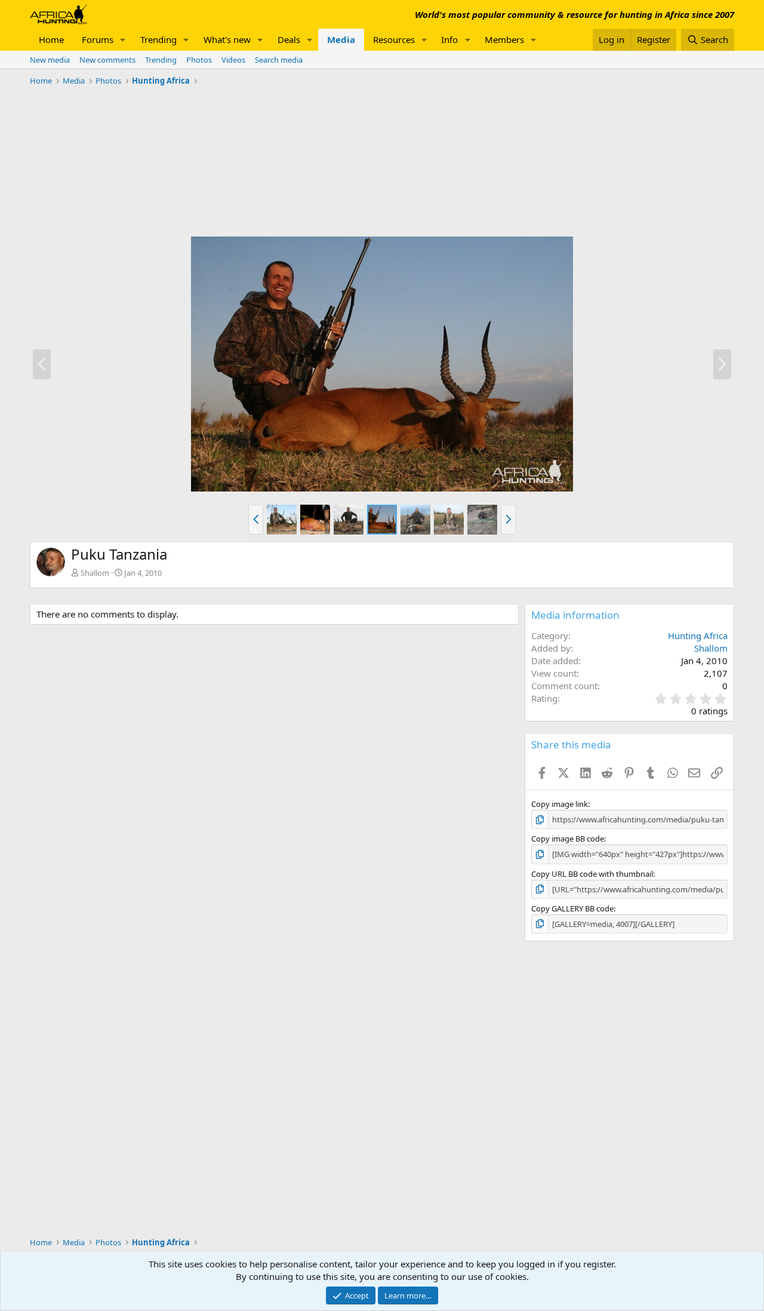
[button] (123, 40)
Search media (279, 59)
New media (50, 59)
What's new (227, 39)
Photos (199, 59)
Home (51, 39)
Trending (158, 39)
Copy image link (559, 804)
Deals (289, 39)
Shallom (95, 572)
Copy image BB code (567, 838)
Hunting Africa (698, 635)
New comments (107, 59)
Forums (97, 39)
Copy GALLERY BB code (572, 908)
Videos (233, 59)
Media (341, 39)
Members (504, 39)
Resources (394, 39)
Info (449, 39)
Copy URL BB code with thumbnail (592, 873)
